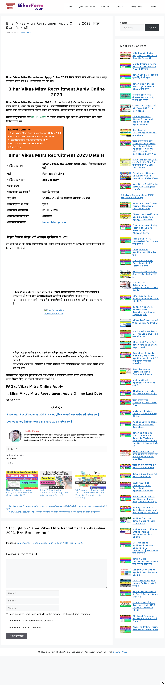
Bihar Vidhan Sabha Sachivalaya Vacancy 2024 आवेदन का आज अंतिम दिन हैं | (54, 492)
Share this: (15, 147)
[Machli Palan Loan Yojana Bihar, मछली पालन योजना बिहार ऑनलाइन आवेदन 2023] (22, 480)
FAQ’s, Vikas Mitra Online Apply (26, 143)
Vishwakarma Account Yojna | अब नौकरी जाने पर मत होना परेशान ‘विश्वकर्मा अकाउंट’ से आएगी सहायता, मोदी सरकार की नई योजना (54, 512)
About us (105, 6)
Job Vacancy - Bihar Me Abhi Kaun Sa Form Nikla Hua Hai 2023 (50, 543)
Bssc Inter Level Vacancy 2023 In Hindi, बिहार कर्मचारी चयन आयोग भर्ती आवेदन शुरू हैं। (54, 414)
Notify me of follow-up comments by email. (31, 620)
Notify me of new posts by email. (26, 627)
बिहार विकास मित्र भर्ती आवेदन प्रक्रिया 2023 (29, 140)
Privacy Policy (136, 6)
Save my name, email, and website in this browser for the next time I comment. (50, 614)
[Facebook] (9, 449)
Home (69, 6)
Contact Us (119, 6)
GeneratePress (120, 652)
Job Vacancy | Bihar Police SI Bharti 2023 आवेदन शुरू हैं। (40, 421)
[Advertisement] (57, 56)
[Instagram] (16, 449)
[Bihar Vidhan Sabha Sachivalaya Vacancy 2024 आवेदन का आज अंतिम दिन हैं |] (56, 480)
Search (123, 22)
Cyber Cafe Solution (87, 6)
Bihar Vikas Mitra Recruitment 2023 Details (32, 136)
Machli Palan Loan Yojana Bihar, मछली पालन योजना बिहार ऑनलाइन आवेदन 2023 (19, 492)
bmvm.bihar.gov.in (54, 222)
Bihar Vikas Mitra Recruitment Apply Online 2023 (35, 133)
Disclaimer (152, 6)
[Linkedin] (12, 449)
